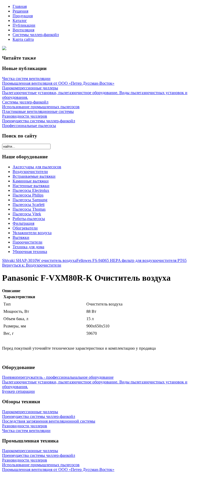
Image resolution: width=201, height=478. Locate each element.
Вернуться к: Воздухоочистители (31, 265)
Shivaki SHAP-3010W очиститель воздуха (39, 260)
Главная (20, 6)
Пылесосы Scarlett (28, 204)
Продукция (23, 16)
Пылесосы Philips (28, 195)
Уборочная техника (30, 251)
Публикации (24, 25)
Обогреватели (25, 228)
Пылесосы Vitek (27, 214)
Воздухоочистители (30, 171)
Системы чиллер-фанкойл (36, 34)
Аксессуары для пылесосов (37, 167)
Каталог (20, 20)
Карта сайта (23, 39)
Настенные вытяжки (31, 185)
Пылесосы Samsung (30, 200)
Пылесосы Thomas (29, 209)
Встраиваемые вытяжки (34, 176)
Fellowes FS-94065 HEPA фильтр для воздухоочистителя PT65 (131, 260)
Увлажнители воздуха (32, 233)
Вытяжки (21, 237)
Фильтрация (23, 223)
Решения (20, 11)
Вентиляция (23, 30)
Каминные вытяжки (31, 181)
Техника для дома (28, 247)
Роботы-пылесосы (29, 218)
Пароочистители (27, 242)
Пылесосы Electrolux (31, 190)
